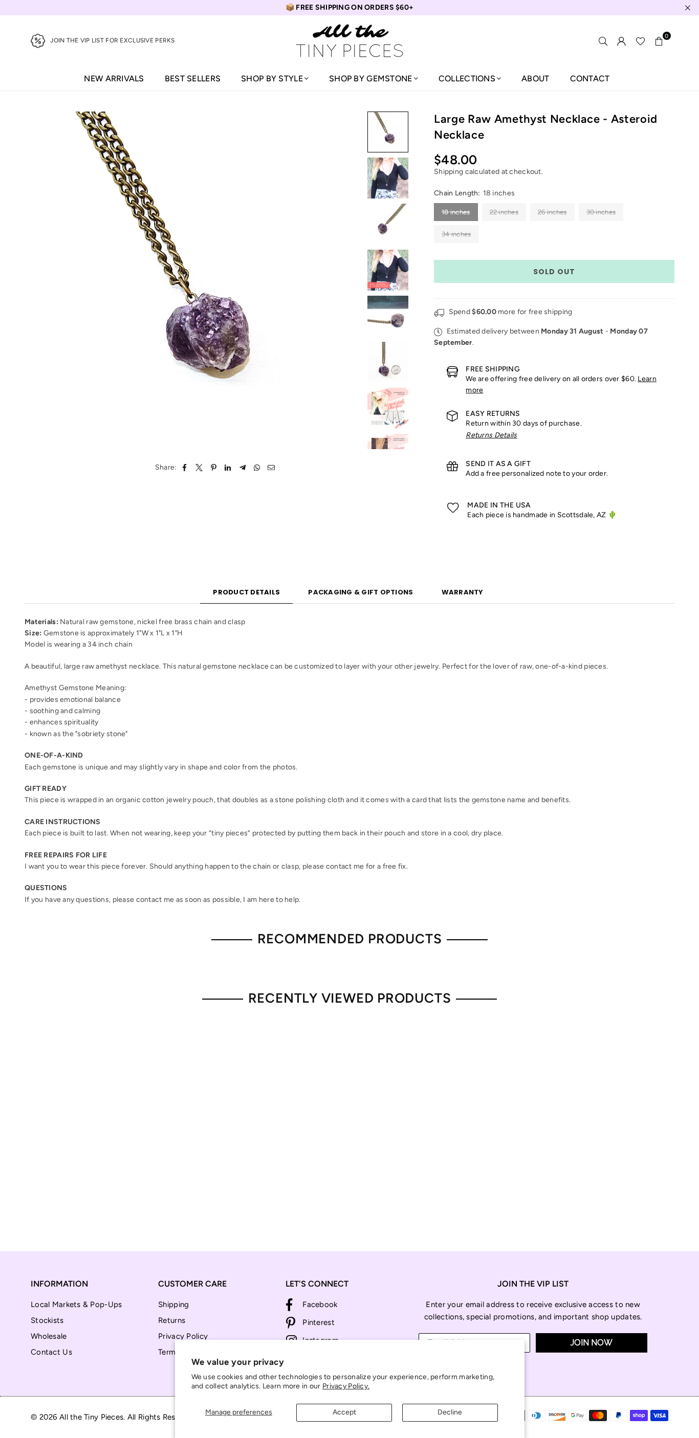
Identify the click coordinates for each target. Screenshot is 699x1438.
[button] (659, 41)
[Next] (348, 281)
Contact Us (51, 1352)
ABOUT (535, 78)
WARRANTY (463, 592)
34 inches (456, 234)
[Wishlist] (640, 41)
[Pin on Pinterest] (213, 467)
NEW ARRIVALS (114, 78)
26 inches (552, 212)
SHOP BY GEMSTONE (370, 78)
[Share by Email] (271, 467)
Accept (344, 1412)
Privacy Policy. (345, 1386)
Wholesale (49, 1336)
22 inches (504, 212)
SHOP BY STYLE (272, 78)
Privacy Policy (183, 1336)
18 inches (456, 212)
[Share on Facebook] (185, 467)
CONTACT (590, 78)
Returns (171, 1320)
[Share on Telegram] (243, 467)
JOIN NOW (592, 1342)
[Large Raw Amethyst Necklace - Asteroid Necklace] (387, 178)
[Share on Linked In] (228, 467)
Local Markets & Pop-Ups (76, 1304)
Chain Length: (474, 193)
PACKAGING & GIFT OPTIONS (360, 592)
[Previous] (39, 281)
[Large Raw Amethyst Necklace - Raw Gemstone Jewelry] (388, 132)
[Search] (603, 41)
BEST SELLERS (193, 78)
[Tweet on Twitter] (199, 467)
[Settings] (622, 41)
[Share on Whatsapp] (257, 467)
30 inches (601, 212)
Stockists (47, 1320)
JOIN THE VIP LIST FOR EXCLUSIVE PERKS (112, 40)
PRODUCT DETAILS (246, 592)
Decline (450, 1412)
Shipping (448, 171)
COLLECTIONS (467, 78)
